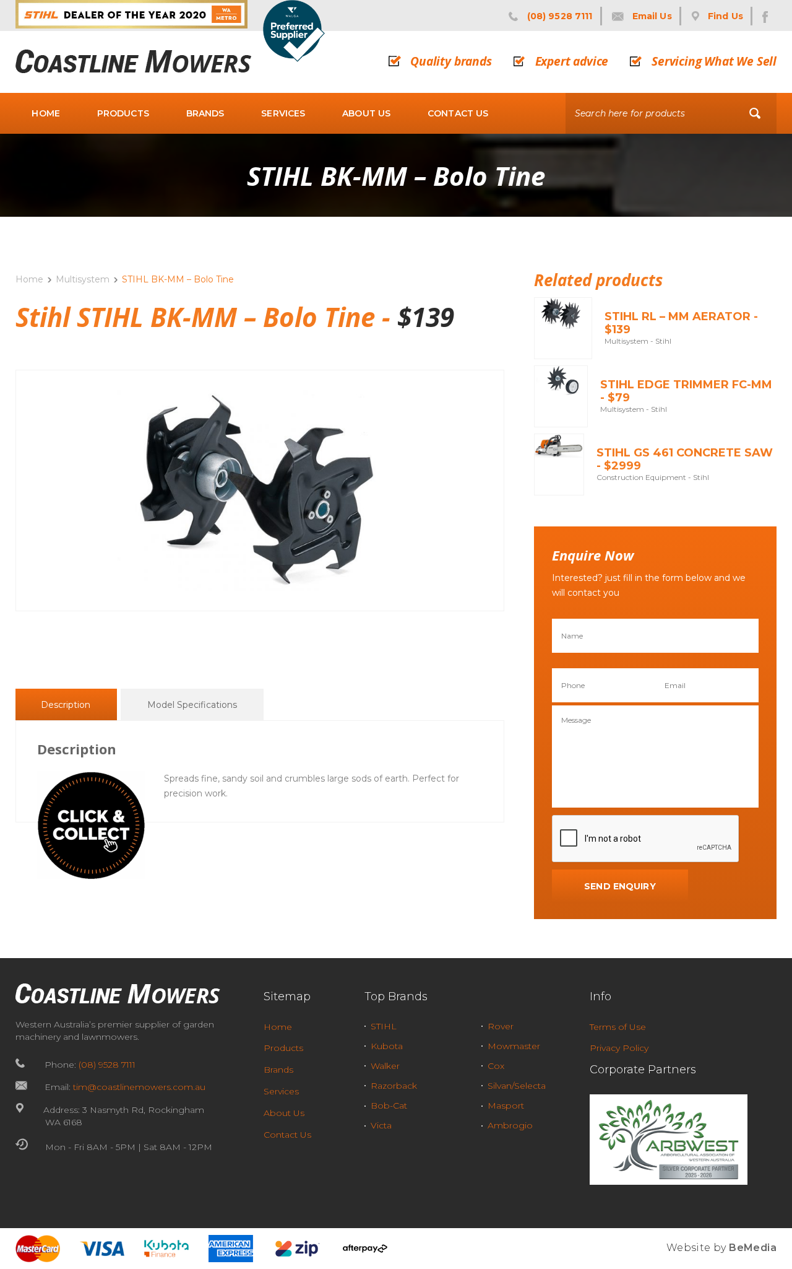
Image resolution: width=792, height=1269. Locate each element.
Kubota (387, 1046)
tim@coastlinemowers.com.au (139, 1086)
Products (123, 113)
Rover (501, 1026)
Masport (506, 1105)
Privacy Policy (619, 1047)
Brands (205, 113)
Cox (496, 1065)
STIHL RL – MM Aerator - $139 (681, 323)
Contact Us (458, 113)
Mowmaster (514, 1046)
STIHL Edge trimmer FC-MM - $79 (686, 391)
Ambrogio (510, 1125)
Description (65, 705)
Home (46, 113)
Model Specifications (192, 705)
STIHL (384, 1026)
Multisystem (83, 279)
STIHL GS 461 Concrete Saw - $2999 (684, 459)
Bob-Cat (389, 1105)
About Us (366, 113)
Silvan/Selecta (517, 1085)
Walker (385, 1065)
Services (283, 113)
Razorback (394, 1085)
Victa (381, 1125)
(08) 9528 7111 (107, 1064)
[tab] (65, 704)
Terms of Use (618, 1026)
